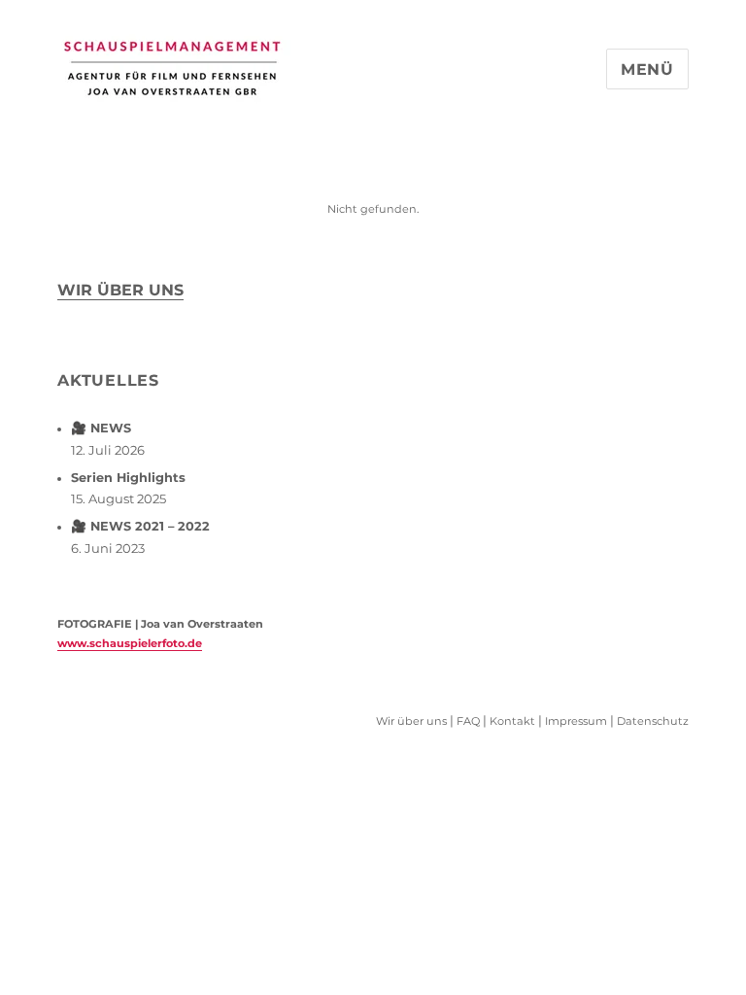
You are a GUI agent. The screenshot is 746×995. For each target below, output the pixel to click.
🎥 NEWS (101, 428)
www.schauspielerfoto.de (129, 643)
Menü (647, 69)
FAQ (468, 721)
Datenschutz (653, 721)
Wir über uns (120, 290)
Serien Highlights (128, 477)
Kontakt (512, 721)
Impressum (576, 721)
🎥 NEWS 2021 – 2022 (140, 526)
